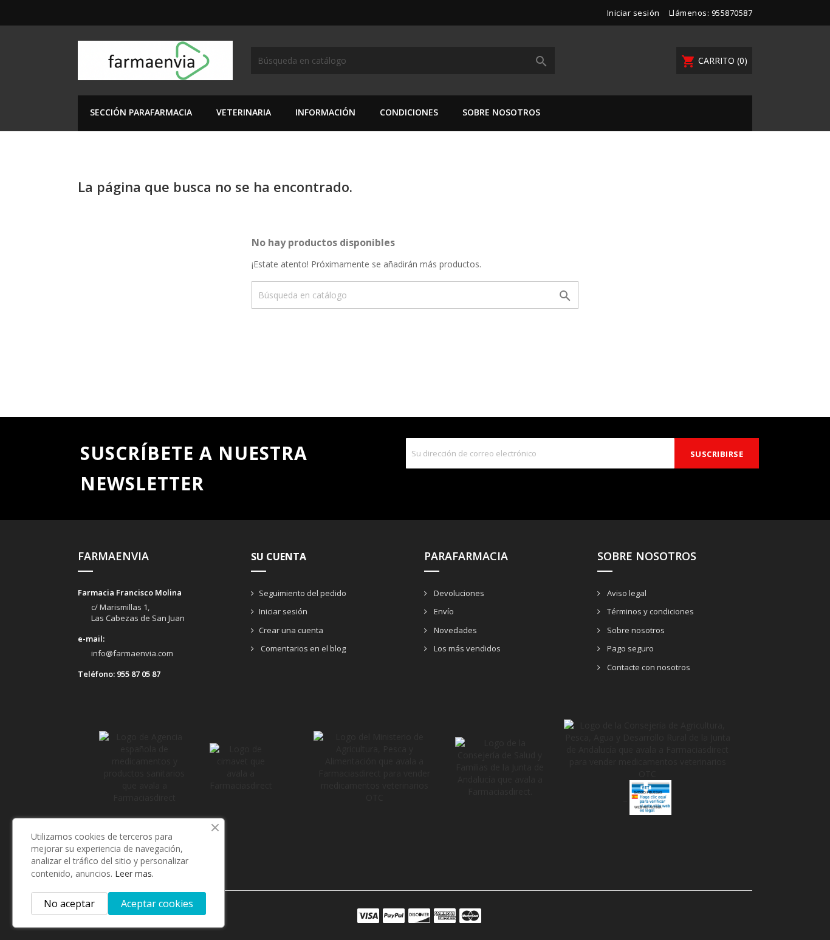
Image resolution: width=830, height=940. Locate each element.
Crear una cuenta (291, 630)
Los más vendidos (466, 648)
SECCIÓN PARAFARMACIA (141, 112)
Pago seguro (629, 648)
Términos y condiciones (649, 611)
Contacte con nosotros (647, 667)
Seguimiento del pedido (302, 593)
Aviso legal (626, 593)
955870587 (732, 12)
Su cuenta (278, 556)
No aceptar (69, 903)
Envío (443, 611)
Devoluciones (458, 593)
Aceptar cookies (157, 903)
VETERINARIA (243, 112)
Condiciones (409, 112)
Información (325, 112)
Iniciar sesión (283, 611)
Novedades (454, 630)
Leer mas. (134, 873)
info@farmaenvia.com (132, 653)
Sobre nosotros (501, 112)
